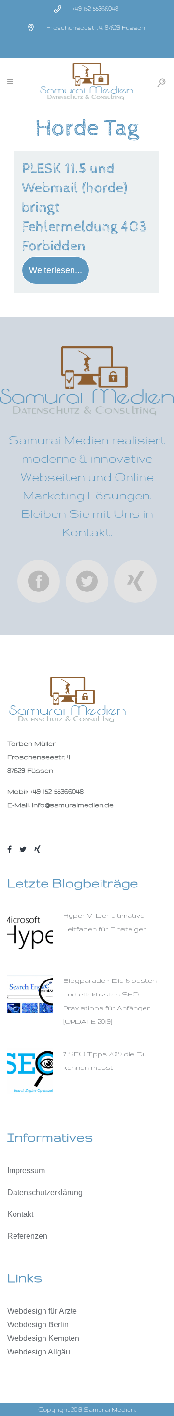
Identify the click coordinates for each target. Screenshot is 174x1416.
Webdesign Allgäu (38, 1352)
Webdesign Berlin (38, 1325)
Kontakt (20, 1214)
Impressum (26, 1171)
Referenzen (27, 1236)
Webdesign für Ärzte (42, 1311)
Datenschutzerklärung (45, 1192)
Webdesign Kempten (43, 1338)
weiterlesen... (55, 270)
